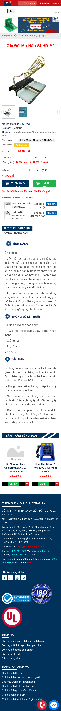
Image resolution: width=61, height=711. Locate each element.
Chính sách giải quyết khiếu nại (19, 690)
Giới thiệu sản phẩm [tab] (17, 228)
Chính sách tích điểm (13, 694)
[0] (6, 3)
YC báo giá (21, 145)
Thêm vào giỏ (18, 184)
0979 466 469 (18, 551)
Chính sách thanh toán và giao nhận (22, 699)
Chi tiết (18, 127)
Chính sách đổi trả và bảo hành (19, 686)
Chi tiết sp (13, 484)
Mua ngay (46, 184)
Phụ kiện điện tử (40, 35)
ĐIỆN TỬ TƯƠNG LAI (22, 35)
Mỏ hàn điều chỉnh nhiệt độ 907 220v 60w (18, 215)
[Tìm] (11, 11)
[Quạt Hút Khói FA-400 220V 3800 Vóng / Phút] (45, 451)
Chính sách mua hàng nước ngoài (21, 677)
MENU (56, 12)
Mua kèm (51, 204)
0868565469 (43, 551)
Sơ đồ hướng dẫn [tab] (16, 233)
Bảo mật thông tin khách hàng (18, 681)
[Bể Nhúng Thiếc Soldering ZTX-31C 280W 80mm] (15, 451)
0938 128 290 (19, 554)
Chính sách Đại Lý (12, 673)
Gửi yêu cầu (29, 3)
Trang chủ (6, 35)
